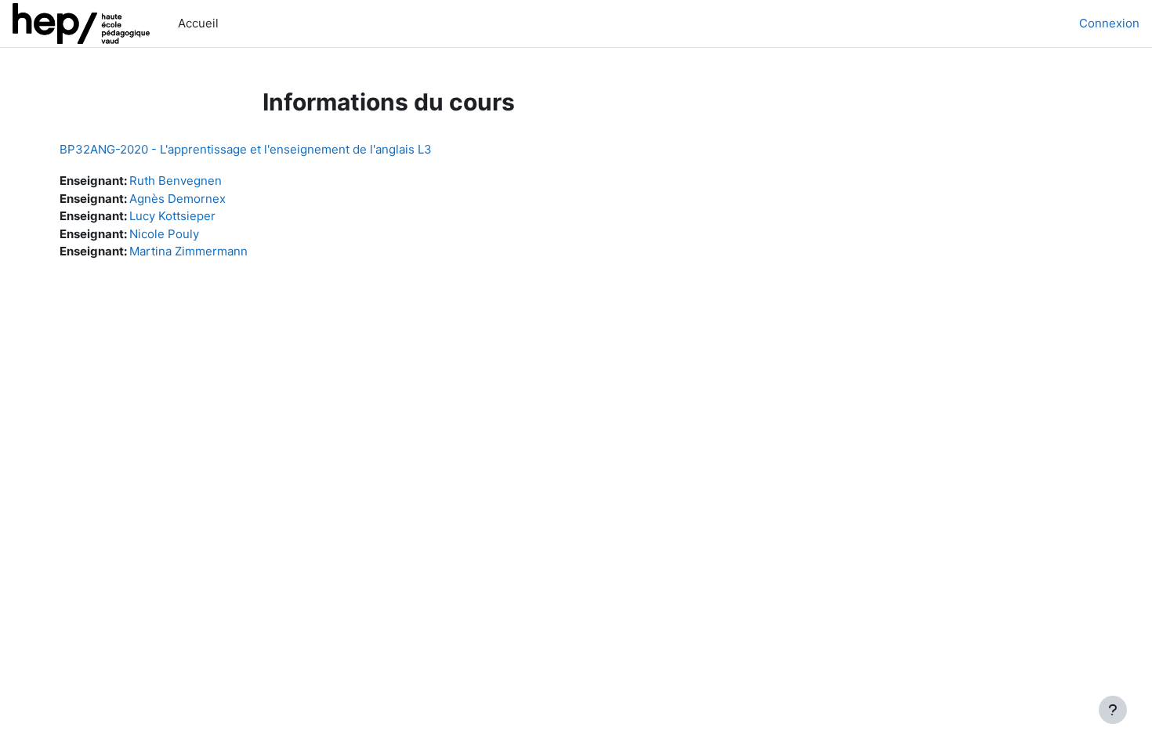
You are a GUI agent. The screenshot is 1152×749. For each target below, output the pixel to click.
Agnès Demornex (177, 198)
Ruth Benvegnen (175, 180)
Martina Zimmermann (188, 251)
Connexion (1109, 23)
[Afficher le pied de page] (1113, 710)
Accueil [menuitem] (198, 23)
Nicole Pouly (164, 233)
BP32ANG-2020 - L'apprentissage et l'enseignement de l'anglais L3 (246, 149)
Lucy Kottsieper (172, 215)
